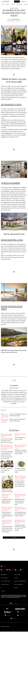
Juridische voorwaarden (20, 581)
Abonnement (4, 574)
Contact (16, 577)
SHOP (16, 1)
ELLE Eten (14, 430)
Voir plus (14, 537)
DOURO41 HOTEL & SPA (12, 240)
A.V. (2, 587)
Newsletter (23, 1)
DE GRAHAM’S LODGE (11, 105)
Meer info (22, 597)
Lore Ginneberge (15, 19)
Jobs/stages (17, 574)
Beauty (7, 4)
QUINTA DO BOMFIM (10, 183)
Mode (3, 4)
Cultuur (13, 4)
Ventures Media (5, 584)
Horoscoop (19, 4)
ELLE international (5, 581)
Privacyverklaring (18, 584)
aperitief (3, 137)
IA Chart (3, 590)
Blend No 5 (8, 133)
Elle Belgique (4, 577)
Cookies (16, 587)
